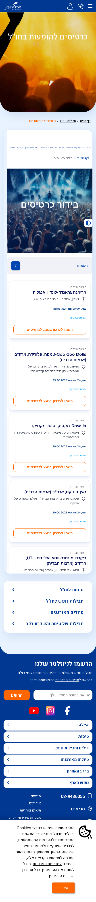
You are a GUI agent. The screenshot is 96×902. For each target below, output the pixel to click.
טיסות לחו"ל (71, 590)
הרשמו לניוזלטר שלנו (63, 663)
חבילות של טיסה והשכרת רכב (54, 624)
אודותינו (35, 803)
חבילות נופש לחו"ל (64, 601)
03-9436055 (73, 796)
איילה (84, 725)
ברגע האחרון (78, 771)
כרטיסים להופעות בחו (42, 121)
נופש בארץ (79, 783)
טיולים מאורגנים (66, 612)
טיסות (83, 737)
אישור (63, 888)
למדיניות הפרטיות (47, 864)
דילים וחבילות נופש (71, 748)
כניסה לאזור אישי (70, 6)
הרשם (17, 695)
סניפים (78, 809)
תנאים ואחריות (30, 810)
